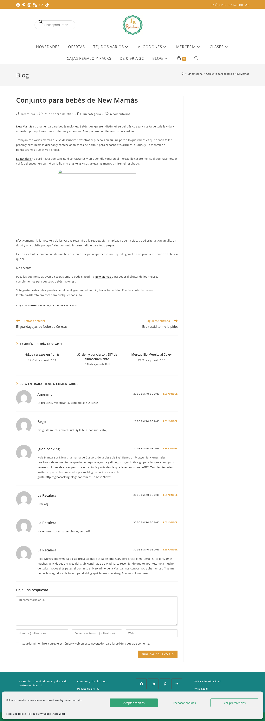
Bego (41, 421)
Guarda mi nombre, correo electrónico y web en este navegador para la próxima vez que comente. (86, 643)
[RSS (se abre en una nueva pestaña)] (35, 5)
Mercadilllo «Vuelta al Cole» (151, 354)
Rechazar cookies (184, 703)
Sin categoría (91, 114)
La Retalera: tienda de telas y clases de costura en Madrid (43, 683)
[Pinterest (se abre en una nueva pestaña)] (23, 5)
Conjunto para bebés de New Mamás (227, 73)
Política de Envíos (88, 688)
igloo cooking (48, 449)
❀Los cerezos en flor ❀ (42, 354)
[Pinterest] (165, 684)
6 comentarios (120, 114)
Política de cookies (16, 713)
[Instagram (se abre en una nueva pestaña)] (29, 5)
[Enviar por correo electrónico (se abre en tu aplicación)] (41, 5)
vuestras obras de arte (63, 305)
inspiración (35, 305)
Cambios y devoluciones (92, 681)
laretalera (28, 114)
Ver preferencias (235, 703)
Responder (170, 393)
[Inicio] (183, 73)
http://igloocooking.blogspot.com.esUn (70, 477)
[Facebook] (141, 684)
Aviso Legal (59, 713)
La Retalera (46, 495)
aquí (93, 290)
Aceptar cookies (134, 703)
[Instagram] (153, 684)
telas (46, 305)
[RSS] (176, 684)
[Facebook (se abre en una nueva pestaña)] (18, 5)
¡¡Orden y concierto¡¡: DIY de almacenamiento (96, 356)
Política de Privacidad (39, 713)
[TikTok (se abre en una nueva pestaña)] (47, 5)
